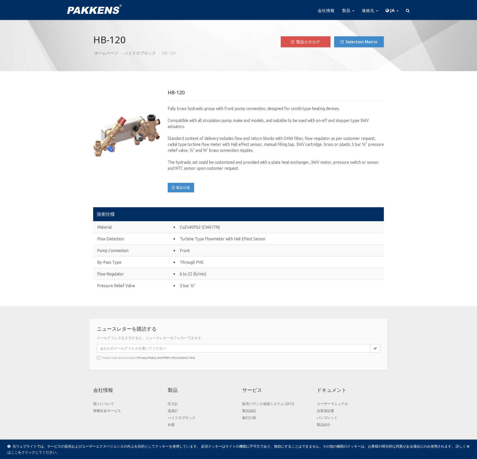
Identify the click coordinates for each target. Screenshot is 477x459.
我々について (103, 404)
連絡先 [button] (369, 10)
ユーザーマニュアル (332, 404)
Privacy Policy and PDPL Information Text (166, 357)
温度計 (173, 411)
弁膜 (171, 425)
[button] (392, 10)
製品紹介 (324, 425)
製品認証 (249, 411)
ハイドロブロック (140, 53)
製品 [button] (347, 10)
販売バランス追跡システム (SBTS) (268, 404)
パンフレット (327, 418)
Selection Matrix (361, 42)
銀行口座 (249, 418)
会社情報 (326, 10)
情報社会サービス (107, 411)
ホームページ (106, 53)
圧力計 (173, 404)
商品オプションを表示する (362, 214)
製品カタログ (307, 42)
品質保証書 (325, 411)
